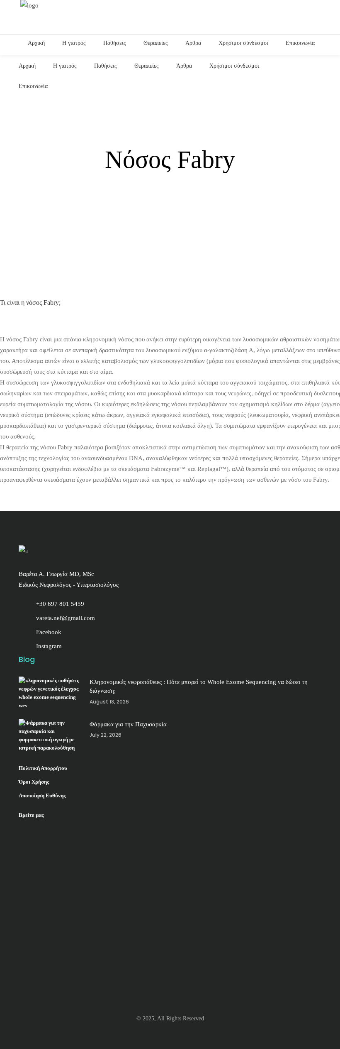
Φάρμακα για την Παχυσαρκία (128, 724)
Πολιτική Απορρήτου (43, 768)
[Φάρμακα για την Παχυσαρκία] (50, 736)
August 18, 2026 (109, 701)
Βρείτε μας (31, 815)
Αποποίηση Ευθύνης (42, 795)
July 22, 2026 (105, 734)
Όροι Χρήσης (34, 782)
